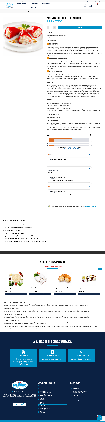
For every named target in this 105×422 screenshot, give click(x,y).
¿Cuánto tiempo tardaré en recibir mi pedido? (19, 228)
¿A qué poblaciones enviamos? (14, 225)
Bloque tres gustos (83, 288)
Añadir (80, 27)
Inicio (5, 11)
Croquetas (17, 11)
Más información (90, 206)
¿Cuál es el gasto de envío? (13, 230)
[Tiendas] (85, 5)
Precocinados (10, 11)
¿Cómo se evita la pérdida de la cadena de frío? (19, 236)
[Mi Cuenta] (91, 5)
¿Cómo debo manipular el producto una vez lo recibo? (21, 239)
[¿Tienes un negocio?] (52, 352)
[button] (52, 224)
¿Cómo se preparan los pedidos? (15, 233)
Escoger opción (40, 294)
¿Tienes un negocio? (52, 356)
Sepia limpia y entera (35, 288)
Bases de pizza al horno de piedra (15, 288)
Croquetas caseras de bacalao (63, 288)
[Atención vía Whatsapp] (81, 352)
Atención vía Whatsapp (82, 356)
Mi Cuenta (91, 6)
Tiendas (85, 6)
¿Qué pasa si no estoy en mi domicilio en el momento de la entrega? (25, 241)
